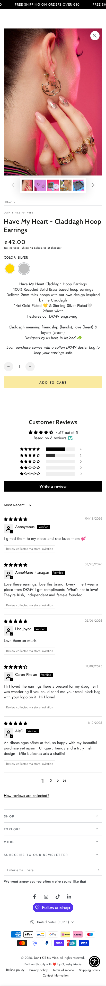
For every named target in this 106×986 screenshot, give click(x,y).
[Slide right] (93, 185)
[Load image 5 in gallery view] (78, 185)
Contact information (55, 975)
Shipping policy (89, 970)
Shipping (27, 248)
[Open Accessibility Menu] (94, 962)
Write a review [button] (53, 486)
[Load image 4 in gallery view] (66, 185)
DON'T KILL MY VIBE (19, 212)
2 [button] (51, 781)
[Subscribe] (99, 870)
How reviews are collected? (26, 795)
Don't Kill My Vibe (46, 957)
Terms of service (63, 970)
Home (8, 202)
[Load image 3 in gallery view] (53, 185)
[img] (15, 519)
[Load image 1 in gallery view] (27, 185)
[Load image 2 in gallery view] (40, 185)
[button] (30, 449)
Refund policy (15, 970)
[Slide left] (12, 185)
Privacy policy (38, 970)
